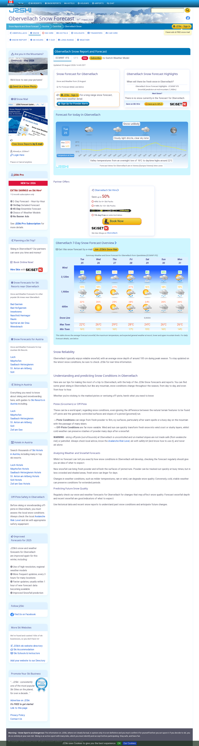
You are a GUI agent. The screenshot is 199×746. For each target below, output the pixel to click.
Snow (24, 26)
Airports (99, 3)
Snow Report (19, 40)
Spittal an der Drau (19, 323)
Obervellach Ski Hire (106, 190)
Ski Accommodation (23, 649)
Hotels (63, 33)
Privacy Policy (17, 715)
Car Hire (113, 33)
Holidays (79, 33)
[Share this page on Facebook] (188, 19)
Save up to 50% (154, 104)
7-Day (51, 40)
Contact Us (16, 719)
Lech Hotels (16, 465)
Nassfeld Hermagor (20, 315)
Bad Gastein (16, 304)
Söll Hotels (16, 480)
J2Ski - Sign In (182, 26)
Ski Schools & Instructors (26, 653)
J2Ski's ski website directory (28, 645)
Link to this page (18, 708)
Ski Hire (49, 33)
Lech (12, 357)
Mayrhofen (15, 361)
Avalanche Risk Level (119, 441)
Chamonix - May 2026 (22, 60)
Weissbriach (16, 326)
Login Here (18, 155)
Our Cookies (130, 743)
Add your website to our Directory (27, 660)
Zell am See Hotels (20, 483)
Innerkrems (16, 311)
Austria (45, 26)
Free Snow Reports (27, 144)
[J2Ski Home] (20, 12)
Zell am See (16, 429)
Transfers (96, 33)
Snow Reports (54, 3)
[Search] (187, 10)
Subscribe (96, 58)
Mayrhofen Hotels (19, 468)
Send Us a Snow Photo (24, 86)
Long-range (67, 40)
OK (119, 743)
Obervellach (19, 33)
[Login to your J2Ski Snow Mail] (28, 119)
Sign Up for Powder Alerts (74, 103)
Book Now (117, 221)
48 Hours (37, 40)
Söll (12, 372)
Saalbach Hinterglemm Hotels (25, 472)
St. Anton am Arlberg (21, 368)
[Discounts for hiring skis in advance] (34, 270)
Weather (84, 40)
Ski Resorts (36, 3)
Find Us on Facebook (25, 614)
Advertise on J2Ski (20, 700)
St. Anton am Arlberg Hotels (24, 476)
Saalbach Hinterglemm (22, 364)
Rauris (13, 319)
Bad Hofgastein (18, 308)
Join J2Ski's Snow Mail (105, 249)
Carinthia (57, 26)
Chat (112, 3)
